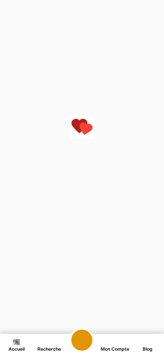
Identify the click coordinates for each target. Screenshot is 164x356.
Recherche (49, 348)
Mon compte (115, 348)
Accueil (16, 348)
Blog (148, 348)
